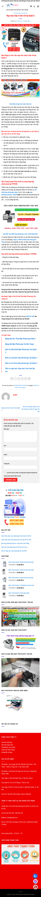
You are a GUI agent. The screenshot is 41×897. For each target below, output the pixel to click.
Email (6, 454)
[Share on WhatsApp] (11, 378)
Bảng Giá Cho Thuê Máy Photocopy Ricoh (20, 338)
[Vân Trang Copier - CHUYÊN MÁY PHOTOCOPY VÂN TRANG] (17, 5)
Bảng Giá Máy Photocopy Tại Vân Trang (19, 344)
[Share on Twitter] (18, 378)
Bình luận (7, 429)
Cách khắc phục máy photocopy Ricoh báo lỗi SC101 (16, 536)
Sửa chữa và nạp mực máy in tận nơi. (21, 104)
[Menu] (2, 6)
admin (28, 21)
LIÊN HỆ (20, 891)
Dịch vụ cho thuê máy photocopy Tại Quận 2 (21, 363)
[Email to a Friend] (22, 378)
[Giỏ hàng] (38, 6)
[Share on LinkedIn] (29, 378)
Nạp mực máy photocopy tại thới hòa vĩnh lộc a (14, 547)
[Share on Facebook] (15, 378)
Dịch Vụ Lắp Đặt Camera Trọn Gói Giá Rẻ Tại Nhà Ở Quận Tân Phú (30, 409)
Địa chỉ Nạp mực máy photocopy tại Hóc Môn (14, 551)
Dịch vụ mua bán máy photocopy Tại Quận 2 (21, 357)
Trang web (6, 463)
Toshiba (14, 195)
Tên (5, 446)
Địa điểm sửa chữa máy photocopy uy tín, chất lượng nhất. (20, 234)
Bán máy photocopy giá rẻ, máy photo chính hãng (15, 543)
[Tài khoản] (34, 6)
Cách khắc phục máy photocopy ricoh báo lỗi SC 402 (16, 540)
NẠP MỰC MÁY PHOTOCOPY (20, 13)
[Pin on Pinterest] (25, 378)
